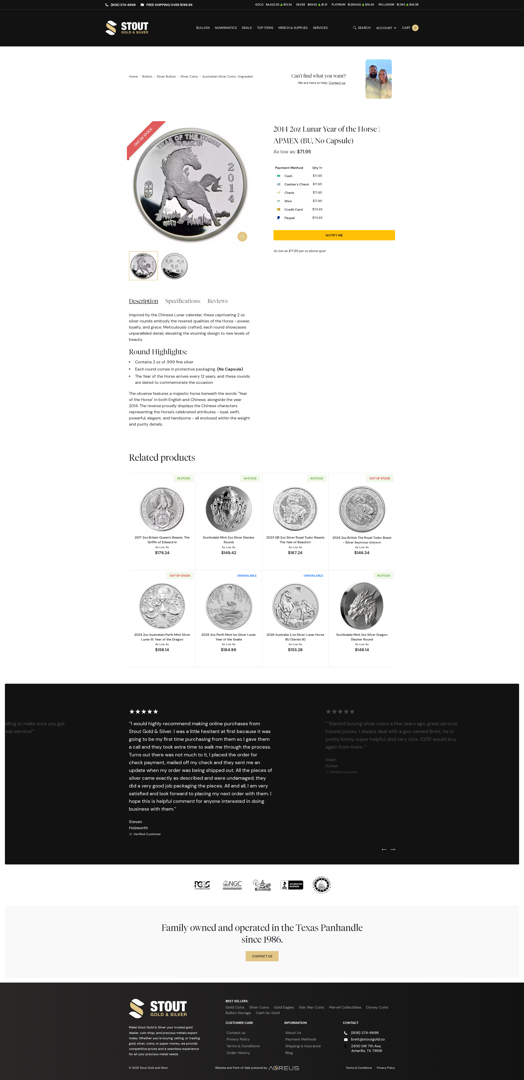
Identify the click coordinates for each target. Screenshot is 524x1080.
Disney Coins (377, 1007)
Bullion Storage (238, 1013)
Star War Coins (311, 1007)
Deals (247, 28)
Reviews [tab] (218, 300)
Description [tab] (143, 300)
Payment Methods (300, 1039)
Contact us (337, 83)
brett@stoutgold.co (368, 1039)
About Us (293, 1032)
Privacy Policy (238, 1039)
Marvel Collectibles (345, 1007)
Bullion (203, 28)
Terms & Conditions (243, 1046)
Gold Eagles (284, 1007)
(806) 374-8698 (123, 5)
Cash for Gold (268, 1013)
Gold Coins (235, 1007)
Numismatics (226, 28)
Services (320, 28)
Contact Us (262, 956)
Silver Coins (259, 1007)
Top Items (265, 28)
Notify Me (334, 235)
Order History (238, 1053)
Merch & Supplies (293, 28)
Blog (289, 1053)
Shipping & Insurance (303, 1046)
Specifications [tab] (182, 300)
